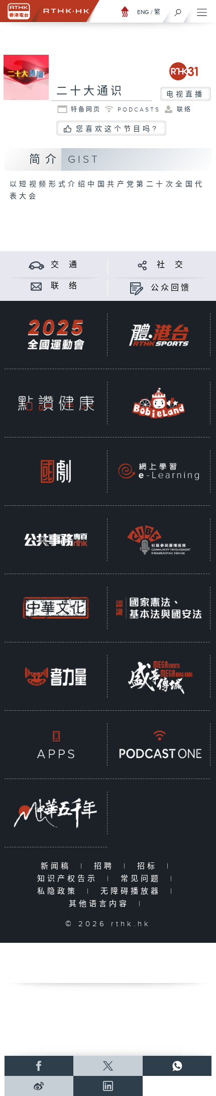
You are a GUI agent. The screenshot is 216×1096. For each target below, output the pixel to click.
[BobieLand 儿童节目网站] (158, 403)
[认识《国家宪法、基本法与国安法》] (158, 608)
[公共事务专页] (56, 539)
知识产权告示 (69, 878)
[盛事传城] (158, 676)
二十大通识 (90, 91)
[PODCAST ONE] (158, 744)
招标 (149, 866)
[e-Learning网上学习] (158, 471)
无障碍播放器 (132, 891)
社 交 (171, 265)
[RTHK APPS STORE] (56, 744)
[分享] (142, 265)
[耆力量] (56, 676)
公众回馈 (171, 288)
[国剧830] (56, 471)
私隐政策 (59, 891)
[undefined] (125, 11)
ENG (143, 12)
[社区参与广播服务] (158, 539)
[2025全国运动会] (56, 334)
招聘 (106, 866)
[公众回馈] (136, 288)
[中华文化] (56, 608)
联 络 (65, 286)
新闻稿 (58, 866)
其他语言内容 (101, 904)
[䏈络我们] (36, 286)
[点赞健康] (56, 403)
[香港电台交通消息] (36, 265)
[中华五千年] (56, 813)
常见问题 (143, 878)
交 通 (65, 265)
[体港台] (158, 334)
